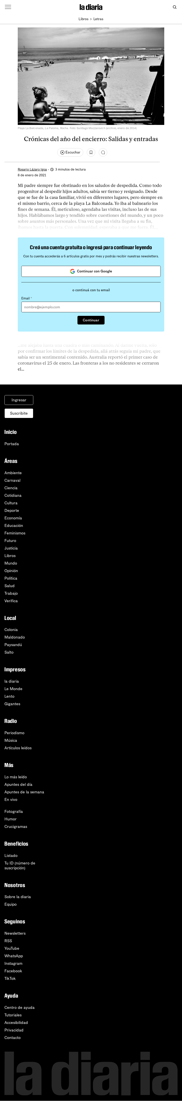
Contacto (12, 1037)
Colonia (11, 629)
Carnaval (12, 480)
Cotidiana (13, 495)
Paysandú (13, 644)
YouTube (11, 948)
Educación (13, 525)
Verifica (11, 600)
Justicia (11, 548)
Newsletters (15, 933)
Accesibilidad (16, 1022)
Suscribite (19, 413)
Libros (84, 19)
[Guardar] (91, 152)
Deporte (11, 510)
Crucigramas (15, 826)
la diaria (11, 681)
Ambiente (13, 472)
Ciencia (11, 487)
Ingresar (19, 400)
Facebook (13, 971)
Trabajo (11, 593)
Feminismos (14, 533)
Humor (10, 819)
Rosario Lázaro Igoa (32, 169)
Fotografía (13, 811)
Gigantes (12, 703)
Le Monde (13, 688)
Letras (98, 19)
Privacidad (14, 1030)
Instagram (13, 963)
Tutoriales (13, 1015)
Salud (9, 585)
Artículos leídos (18, 748)
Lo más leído (15, 777)
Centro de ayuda (19, 1007)
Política (10, 578)
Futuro (10, 540)
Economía (13, 518)
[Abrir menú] (8, 7)
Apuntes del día (18, 784)
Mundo (10, 563)
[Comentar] (103, 152)
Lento (9, 696)
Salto (9, 652)
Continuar (91, 320)
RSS (8, 940)
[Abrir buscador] (175, 7)
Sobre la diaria (17, 896)
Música (10, 740)
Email (26, 298)
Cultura (11, 503)
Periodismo (14, 732)
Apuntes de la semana (24, 792)
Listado (11, 855)
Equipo (10, 904)
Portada (11, 443)
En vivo (10, 799)
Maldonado (14, 637)
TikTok (10, 978)
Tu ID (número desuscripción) (19, 865)
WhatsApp (13, 955)
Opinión (11, 570)
